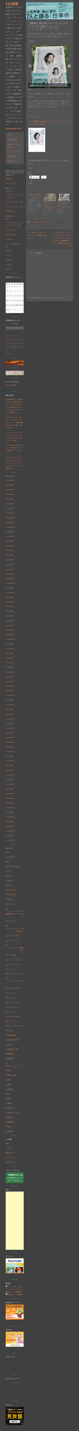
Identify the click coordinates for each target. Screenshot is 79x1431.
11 (9, 339)
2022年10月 (11, 695)
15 (19, 339)
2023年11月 (10, 634)
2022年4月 (10, 723)
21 (17, 343)
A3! (9, 852)
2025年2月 (10, 564)
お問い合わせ (12, 161)
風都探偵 (11, 1122)
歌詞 (9, 1098)
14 (17, 339)
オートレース (12, 940)
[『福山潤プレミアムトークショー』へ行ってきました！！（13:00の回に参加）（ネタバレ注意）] (49, 197)
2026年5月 (10, 494)
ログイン (9, 1148)
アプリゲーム (12, 921)
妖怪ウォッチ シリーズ (13, 1066)
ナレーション (12, 998)
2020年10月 (11, 807)
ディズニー (12, 993)
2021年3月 (10, 784)
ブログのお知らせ (14, 1016)
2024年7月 (10, 597)
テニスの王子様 (13, 988)
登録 (7, 1143)
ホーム (9, 135)
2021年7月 (10, 765)
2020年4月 (10, 835)
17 (7, 343)
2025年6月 (10, 546)
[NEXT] (22, 281)
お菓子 (10, 899)
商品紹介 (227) (10, 216)
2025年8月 (10, 536)
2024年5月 (10, 606)
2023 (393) (9, 264)
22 (20, 343)
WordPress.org (10, 1162)
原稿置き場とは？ (13, 156)
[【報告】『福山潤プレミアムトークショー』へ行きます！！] (35, 203)
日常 (9, 1080)
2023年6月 (10, 658)
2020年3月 (10, 840)
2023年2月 (10, 677)
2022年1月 (10, 737)
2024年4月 (10, 611)
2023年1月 (10, 681)
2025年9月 (10, 532)
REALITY (10, 880)
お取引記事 (12, 894)
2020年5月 (10, 831)
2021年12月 (10, 742)
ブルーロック (12, 1012)
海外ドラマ (12, 1108)
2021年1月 (10, 793)
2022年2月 (10, 733)
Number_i (11, 876)
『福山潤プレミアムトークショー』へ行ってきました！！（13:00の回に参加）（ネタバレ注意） (49, 205)
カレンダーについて (14, 152)
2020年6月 (10, 826)
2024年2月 (10, 620)
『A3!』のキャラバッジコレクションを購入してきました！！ (37, 235)
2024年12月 (11, 574)
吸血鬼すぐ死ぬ (13, 1049)
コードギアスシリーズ (15, 974)
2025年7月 (10, 541)
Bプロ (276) (9, 239)
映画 (9, 1084)
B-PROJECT (11, 857)
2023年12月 (10, 630)
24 (7, 347)
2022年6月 (10, 714)
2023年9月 (10, 644)
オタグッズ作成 (13, 936)
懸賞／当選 (12, 1075)
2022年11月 (10, 691)
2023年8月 (10, 649)
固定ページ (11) (11, 188)
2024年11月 (10, 578)
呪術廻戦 (11, 1054)
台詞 (9, 1044)
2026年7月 (10, 485)
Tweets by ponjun (11, 385)
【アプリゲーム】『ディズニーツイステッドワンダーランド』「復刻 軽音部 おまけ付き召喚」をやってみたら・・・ (14, 423)
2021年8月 (10, 761)
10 (7, 339)
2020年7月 (10, 822)
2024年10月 (11, 583)
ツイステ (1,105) (11, 230)
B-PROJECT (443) (11, 211)
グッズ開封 (12, 955)
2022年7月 (10, 709)
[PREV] (7, 281)
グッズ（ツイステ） (15, 960)
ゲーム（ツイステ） (15, 964)
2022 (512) (9, 269)
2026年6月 (10, 490)
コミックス (12, 969)
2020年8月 (10, 817)
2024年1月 (10, 625)
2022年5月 (10, 719)
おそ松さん (12, 890)
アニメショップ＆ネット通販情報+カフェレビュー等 (15, 914)
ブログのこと (12, 1021)
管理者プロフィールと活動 (14, 146)
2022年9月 (10, 700)
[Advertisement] (15, 1221)
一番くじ (11, 1030)
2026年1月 (10, 513)
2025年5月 (10, 550)
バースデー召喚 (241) (13, 244)
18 (9, 343)
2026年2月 (10, 508)
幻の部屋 (12, 4)
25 (9, 347)
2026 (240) (9, 250)
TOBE (9, 885)
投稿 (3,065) (9, 179)
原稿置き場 (12, 1035)
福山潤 (10, 1117)
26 (12, 347)
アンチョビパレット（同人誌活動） (15, 930)
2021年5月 (10, 775)
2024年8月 (10, 592)
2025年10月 (11, 527)
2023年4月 (10, 667)
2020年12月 (11, 798)
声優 (31, 222)
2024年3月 (10, 616)
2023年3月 (10, 672)
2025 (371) (9, 255)
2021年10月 (11, 751)
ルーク (44, 29)
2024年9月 (10, 588)
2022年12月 (10, 686)
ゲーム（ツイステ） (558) (14, 207)
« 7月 (7, 354)
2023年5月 (10, 662)
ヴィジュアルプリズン (15, 1026)
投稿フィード (10, 1153)
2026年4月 (10, 499)
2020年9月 (10, 812)
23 (22, 343)
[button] (69, 66)
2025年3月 (10, 560)
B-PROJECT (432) (11, 234)
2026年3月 (10, 504)
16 (22, 339)
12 (12, 339)
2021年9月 (10, 756)
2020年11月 (11, 803)
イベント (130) (10, 183)
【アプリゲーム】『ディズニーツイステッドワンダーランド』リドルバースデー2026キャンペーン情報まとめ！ (14, 463)
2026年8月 (10, 480)
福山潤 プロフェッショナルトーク (56, 222)
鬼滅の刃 (11, 1131)
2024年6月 (10, 602)
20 (14, 343)
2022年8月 (10, 705)
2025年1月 (10, 569)
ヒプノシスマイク (14, 1002)
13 (14, 339)
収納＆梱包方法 (13, 1040)
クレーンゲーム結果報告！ (16, 949)
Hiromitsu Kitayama (14, 866)
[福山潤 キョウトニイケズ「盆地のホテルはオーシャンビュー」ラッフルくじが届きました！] (64, 197)
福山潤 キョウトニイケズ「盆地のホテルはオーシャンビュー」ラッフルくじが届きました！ (64, 205)
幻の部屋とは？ (12, 140)
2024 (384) (9, 260)
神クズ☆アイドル (14, 1112)
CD (9, 862)
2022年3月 (10, 728)
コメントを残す (53, 29)
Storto (44, 298)
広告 (9, 1070)
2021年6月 (10, 770)
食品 (9, 1126)
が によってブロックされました (15, 1178)
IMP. (9, 871)
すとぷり (11, 904)
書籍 (35, 222)
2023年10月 (11, 639)
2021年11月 (10, 747)
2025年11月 (10, 522)
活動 (9, 1103)
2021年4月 (10, 779)
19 (12, 343)
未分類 (10, 1089)
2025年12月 (10, 518)
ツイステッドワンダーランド (15, 982)
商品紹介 (11, 1058)
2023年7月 (10, 653)
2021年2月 (10, 789)
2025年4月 (10, 555)
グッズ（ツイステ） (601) (14, 202)
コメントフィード (12, 1157)
